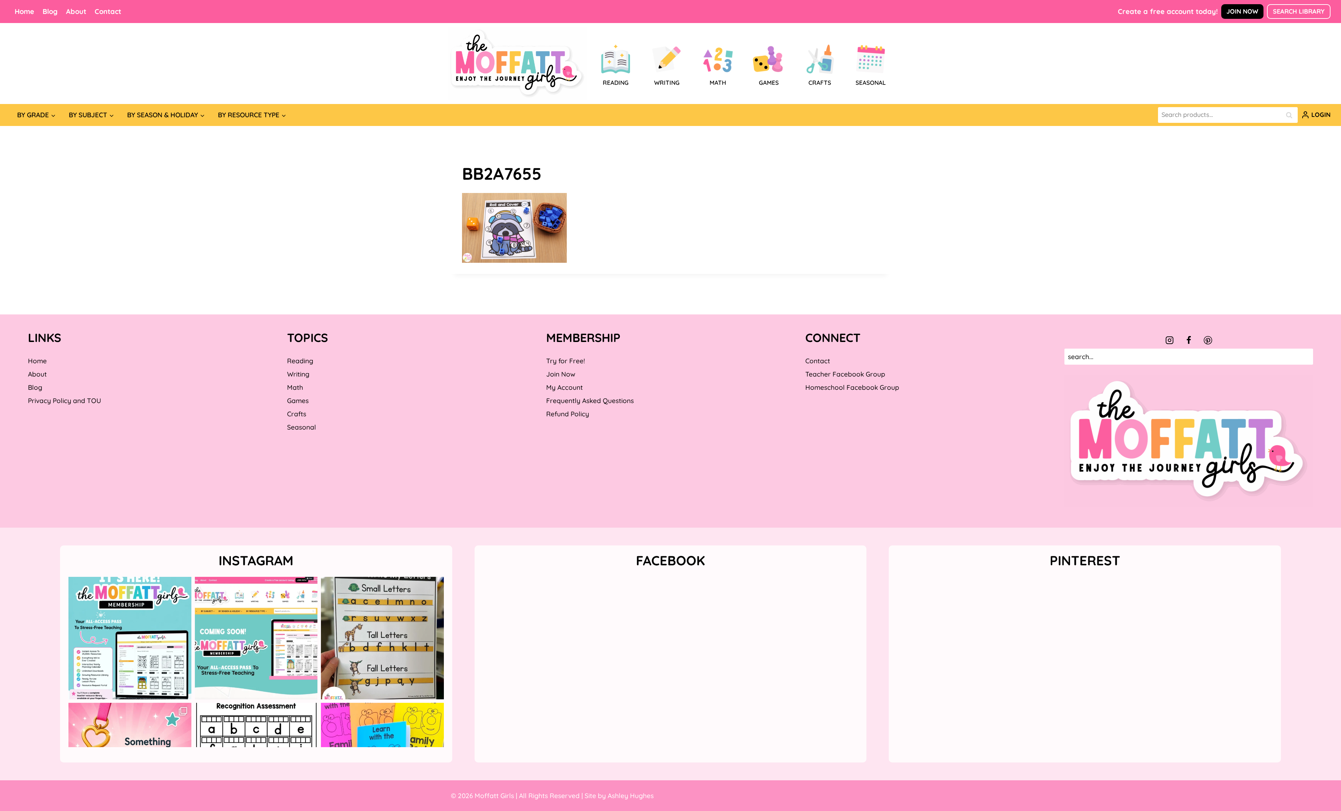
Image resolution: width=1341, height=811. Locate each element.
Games (298, 400)
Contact (108, 11)
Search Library (1299, 11)
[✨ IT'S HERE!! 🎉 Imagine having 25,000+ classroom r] (129, 638)
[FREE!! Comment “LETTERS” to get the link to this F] (382, 638)
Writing (298, 374)
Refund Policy (567, 414)
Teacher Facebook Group (845, 374)
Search (1291, 115)
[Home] (517, 64)
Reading (300, 361)
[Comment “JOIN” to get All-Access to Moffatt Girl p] (256, 638)
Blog (50, 11)
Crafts (296, 414)
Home (24, 11)
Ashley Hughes (631, 795)
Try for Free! (565, 361)
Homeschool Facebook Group (852, 387)
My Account (564, 387)
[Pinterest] (1208, 340)
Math (295, 387)
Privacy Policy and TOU (64, 400)
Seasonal (301, 427)
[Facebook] (1188, 340)
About (76, 11)
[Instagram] (1169, 340)
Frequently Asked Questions (590, 400)
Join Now (1242, 11)
